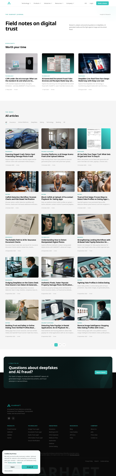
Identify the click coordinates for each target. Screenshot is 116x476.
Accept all (30, 467)
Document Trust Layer (35, 432)
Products (37, 3)
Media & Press (53, 438)
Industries (47, 3)
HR (64, 122)
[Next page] (64, 344)
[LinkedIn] (9, 418)
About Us (94, 429)
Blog (71, 429)
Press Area (94, 435)
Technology (25, 3)
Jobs (92, 432)
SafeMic (9, 435)
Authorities (52, 440)
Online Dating (53, 446)
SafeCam (10, 432)
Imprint (97, 461)
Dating (42, 122)
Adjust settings (8, 470)
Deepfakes (34, 122)
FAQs (71, 438)
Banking (58, 122)
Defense (51, 443)
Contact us (94, 438)
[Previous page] (52, 344)
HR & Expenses (53, 435)
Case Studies (74, 432)
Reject (12, 467)
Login (91, 3)
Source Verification (34, 440)
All (6, 122)
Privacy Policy (89, 461)
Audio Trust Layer (33, 435)
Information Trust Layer (35, 438)
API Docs (72, 435)
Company (69, 3)
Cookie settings (104, 461)
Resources (58, 3)
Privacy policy (12, 462)
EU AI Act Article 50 (74, 455)
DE (86, 3)
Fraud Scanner (11, 429)
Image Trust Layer (33, 429)
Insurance (13, 122)
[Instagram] (13, 418)
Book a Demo (102, 3)
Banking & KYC (53, 432)
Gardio (9, 438)
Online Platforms (23, 122)
